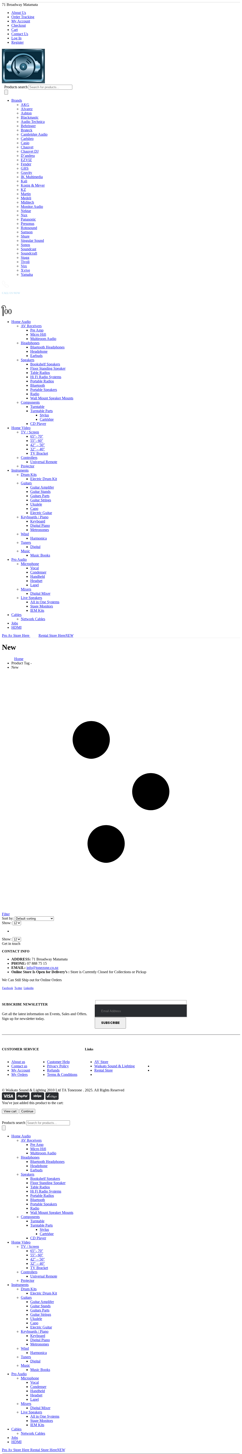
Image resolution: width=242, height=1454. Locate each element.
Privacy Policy (58, 1066)
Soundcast (28, 249)
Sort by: (8, 918)
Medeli (26, 198)
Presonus (27, 224)
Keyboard (37, 521)
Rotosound (29, 228)
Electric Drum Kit (43, 479)
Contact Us (19, 34)
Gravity (26, 173)
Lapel (34, 585)
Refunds (53, 1070)
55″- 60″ (36, 441)
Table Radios (40, 373)
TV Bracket (39, 453)
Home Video (20, 428)
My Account (20, 21)
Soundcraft (29, 253)
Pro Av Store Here (16, 635)
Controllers (29, 458)
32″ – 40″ (37, 449)
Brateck (26, 130)
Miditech (27, 202)
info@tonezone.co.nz (42, 968)
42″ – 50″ (37, 445)
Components (30, 402)
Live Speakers (31, 598)
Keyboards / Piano (34, 517)
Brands (16, 100)
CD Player (38, 424)
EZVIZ (26, 160)
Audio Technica (33, 122)
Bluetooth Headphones (47, 347)
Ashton (26, 113)
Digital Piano (40, 526)
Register (17, 42)
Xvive (25, 270)
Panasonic (28, 219)
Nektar (26, 211)
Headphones (30, 343)
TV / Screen (30, 432)
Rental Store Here (56, 635)
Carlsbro (27, 139)
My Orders (19, 1075)
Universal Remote (43, 462)
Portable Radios (42, 381)
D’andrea (28, 156)
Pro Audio (19, 559)
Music (25, 551)
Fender (26, 164)
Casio (25, 143)
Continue (27, 1111)
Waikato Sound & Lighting (114, 1066)
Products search (16, 87)
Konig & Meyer (33, 185)
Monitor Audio (32, 207)
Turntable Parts (41, 411)
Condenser (38, 572)
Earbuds (36, 356)
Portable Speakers (43, 390)
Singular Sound (32, 241)
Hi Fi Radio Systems (45, 377)
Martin (26, 194)
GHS (25, 168)
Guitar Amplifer (42, 487)
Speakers (27, 360)
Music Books (40, 555)
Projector (27, 466)
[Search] (6, 92)
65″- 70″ (36, 436)
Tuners (26, 543)
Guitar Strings (40, 500)
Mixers (26, 589)
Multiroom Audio (43, 339)
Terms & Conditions (62, 1075)
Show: (7, 923)
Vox (24, 266)
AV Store (101, 1062)
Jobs (14, 623)
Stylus (44, 415)
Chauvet (27, 147)
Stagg (25, 258)
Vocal (34, 568)
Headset (36, 581)
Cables (16, 615)
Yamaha (27, 274)
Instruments (20, 470)
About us (18, 1062)
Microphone (30, 564)
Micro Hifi (38, 334)
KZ (23, 190)
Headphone (39, 351)
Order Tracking (22, 17)
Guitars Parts (39, 496)
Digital (35, 547)
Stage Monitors (41, 606)
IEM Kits (37, 610)
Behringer (28, 126)
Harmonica (38, 538)
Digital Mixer (40, 593)
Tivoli (25, 262)
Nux (24, 215)
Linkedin (29, 988)
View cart (10, 1111)
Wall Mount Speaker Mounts (51, 398)
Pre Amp (36, 330)
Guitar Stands (40, 492)
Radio (34, 394)
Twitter (18, 988)
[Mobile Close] (5, 1118)
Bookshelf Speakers (45, 364)
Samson (27, 232)
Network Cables (33, 619)
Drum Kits (29, 475)
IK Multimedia (32, 177)
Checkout (18, 25)
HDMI (16, 627)
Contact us (19, 1066)
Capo (34, 509)
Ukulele (36, 504)
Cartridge (47, 419)
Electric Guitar (41, 513)
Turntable (37, 407)
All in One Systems (44, 602)
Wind (25, 534)
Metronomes (39, 530)
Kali (24, 181)
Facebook (7, 988)
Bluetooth (37, 385)
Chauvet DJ (30, 151)
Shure (25, 236)
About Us (18, 13)
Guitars (26, 483)
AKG (25, 105)
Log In (16, 38)
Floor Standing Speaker (47, 368)
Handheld (37, 576)
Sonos (25, 245)
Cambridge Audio (34, 134)
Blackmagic (30, 117)
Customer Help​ (58, 1062)
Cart (14, 30)
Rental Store (103, 1070)
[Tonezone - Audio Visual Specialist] (67, 82)
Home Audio (21, 322)
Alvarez (27, 109)
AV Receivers (31, 326)
